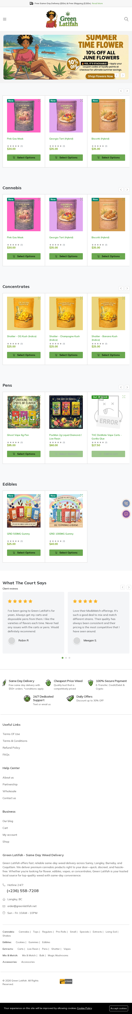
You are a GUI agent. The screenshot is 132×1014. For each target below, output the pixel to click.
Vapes (67, 948)
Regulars (47, 931)
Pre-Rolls (61, 931)
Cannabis (24, 931)
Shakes (7, 935)
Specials (84, 931)
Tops (35, 931)
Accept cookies (119, 1008)
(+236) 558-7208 (23, 890)
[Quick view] (39, 100)
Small (73, 931)
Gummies (33, 942)
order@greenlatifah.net (22, 906)
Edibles (46, 942)
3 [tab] (69, 658)
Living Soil (111, 931)
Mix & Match (29, 955)
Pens (45, 948)
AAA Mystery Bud (101, 138)
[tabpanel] (33, 623)
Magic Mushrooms (58, 955)
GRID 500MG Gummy (18, 533)
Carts (21, 948)
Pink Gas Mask (15, 237)
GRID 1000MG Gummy (61, 533)
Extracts (97, 931)
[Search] (126, 19)
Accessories (28, 961)
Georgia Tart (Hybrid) (19, 138)
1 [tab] (62, 658)
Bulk (42, 955)
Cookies (20, 942)
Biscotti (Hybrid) (58, 138)
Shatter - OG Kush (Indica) (21, 336)
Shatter (55, 948)
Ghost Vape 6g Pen (18, 435)
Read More (97, 3)
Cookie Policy (84, 1008)
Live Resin (32, 948)
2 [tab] (66, 658)
